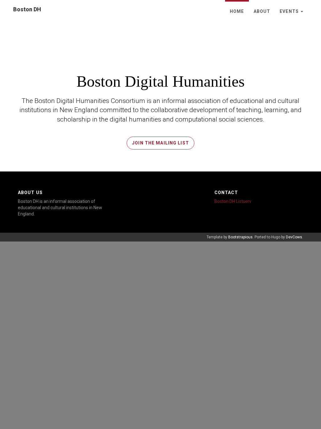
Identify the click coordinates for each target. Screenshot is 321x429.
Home (237, 11)
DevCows (294, 237)
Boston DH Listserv (232, 201)
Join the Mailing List (160, 142)
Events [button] (290, 11)
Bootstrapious (240, 237)
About (262, 11)
